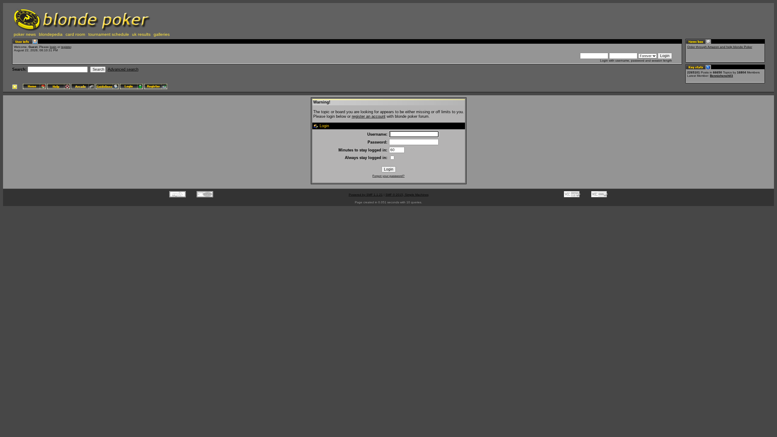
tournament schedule (108, 34)
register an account (368, 116)
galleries (162, 34)
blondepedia (51, 34)
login (53, 47)
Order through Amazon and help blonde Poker (719, 47)
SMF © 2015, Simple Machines (407, 194)
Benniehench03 (721, 75)
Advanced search (123, 69)
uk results (141, 34)
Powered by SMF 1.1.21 (366, 194)
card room (75, 34)
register (66, 47)
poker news (25, 34)
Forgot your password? (388, 176)
